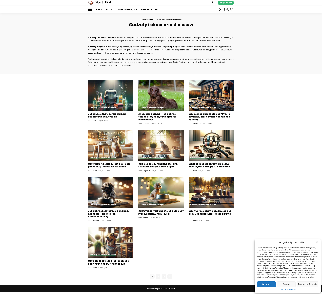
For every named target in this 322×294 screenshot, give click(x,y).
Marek (145, 218)
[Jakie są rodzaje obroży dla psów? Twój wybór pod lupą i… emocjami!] (211, 145)
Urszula (146, 123)
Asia (94, 121)
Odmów (286, 284)
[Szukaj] (232, 9)
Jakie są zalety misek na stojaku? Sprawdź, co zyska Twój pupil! (158, 165)
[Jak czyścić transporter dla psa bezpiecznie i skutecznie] (110, 95)
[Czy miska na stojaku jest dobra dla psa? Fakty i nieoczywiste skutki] (110, 145)
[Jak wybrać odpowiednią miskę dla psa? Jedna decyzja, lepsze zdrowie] (211, 192)
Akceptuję (266, 284)
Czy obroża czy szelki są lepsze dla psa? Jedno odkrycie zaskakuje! (108, 262)
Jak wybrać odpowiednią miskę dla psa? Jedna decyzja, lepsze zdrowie (210, 212)
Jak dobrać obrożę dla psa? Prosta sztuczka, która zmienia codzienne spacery (209, 116)
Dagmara (146, 170)
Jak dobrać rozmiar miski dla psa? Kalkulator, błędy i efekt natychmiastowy (108, 213)
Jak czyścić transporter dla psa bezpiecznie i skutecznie (107, 115)
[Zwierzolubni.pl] (100, 3)
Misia (195, 170)
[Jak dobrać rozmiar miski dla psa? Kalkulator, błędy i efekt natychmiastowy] (110, 192)
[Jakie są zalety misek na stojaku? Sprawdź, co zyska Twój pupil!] (161, 145)
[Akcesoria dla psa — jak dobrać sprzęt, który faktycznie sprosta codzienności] (161, 95)
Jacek (95, 170)
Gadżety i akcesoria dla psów (103, 108)
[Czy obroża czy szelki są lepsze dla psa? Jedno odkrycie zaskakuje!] (110, 242)
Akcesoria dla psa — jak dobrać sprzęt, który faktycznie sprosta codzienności (157, 116)
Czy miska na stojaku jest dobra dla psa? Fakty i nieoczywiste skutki (109, 165)
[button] (317, 242)
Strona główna (146, 19)
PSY (155, 19)
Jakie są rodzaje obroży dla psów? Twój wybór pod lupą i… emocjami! (209, 165)
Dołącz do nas (226, 3)
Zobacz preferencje (307, 284)
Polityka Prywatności (288, 289)
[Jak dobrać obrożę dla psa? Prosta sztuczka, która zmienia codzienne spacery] (211, 95)
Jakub (95, 267)
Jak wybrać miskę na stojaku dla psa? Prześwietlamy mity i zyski (161, 212)
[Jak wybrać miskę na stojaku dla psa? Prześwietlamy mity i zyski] (161, 192)
